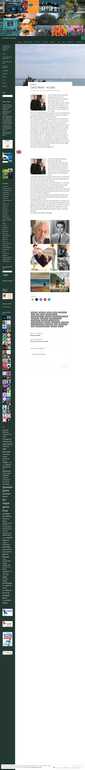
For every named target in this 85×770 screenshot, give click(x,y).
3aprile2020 (42, 312)
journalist (49, 324)
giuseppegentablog (37, 322)
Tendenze (4, 253)
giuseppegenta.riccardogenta (50, 320)
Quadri (4, 563)
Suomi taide (5, 574)
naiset (4, 543)
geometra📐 (35, 318)
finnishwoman (6, 481)
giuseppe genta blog (9, 38)
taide (4, 577)
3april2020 (34, 312)
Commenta (64, 366)
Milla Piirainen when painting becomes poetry (7, 134)
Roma (10, 571)
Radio (3, 241)
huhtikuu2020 (56, 322)
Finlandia (5, 475)
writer (61, 326)
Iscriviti (5, 275)
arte (4, 449)
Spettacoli (70, 42)
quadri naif (6, 565)
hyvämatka (65, 322)
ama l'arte (5, 446)
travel (4, 581)
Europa (4, 212)
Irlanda (8, 524)
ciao (33, 314)
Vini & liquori (5, 261)
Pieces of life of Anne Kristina (39, 340)
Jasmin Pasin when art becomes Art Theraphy (6, 113)
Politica (4, 239)
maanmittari (63, 324)
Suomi (7, 573)
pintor (4, 552)
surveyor (54, 326)
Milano (4, 538)
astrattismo (5, 194)
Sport (3, 251)
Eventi (63, 42)
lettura (7, 529)
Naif (4, 540)
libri (11, 529)
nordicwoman (6, 544)
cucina (10, 462)
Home (3, 54)
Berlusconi (4, 460)
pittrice (5, 554)
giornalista (44, 318)
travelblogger (7, 583)
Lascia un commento (54, 90)
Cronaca (4, 206)
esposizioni (6, 471)
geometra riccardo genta (60, 316)
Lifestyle (37, 42)
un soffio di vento (6, 586)
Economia (4, 210)
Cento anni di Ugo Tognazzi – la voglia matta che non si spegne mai (7, 107)
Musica (4, 233)
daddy (42, 314)
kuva (4, 529)
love (56, 324)
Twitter (4, 76)
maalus (10, 533)
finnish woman (5, 482)
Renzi (4, 569)
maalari (5, 533)
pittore (9, 552)
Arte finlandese (6, 190)
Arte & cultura (28, 42)
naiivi (7, 540)
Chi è (3, 80)
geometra (48, 316)
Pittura (4, 237)
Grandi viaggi (5, 218)
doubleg (43, 90)
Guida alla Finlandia (5, 67)
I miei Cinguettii (6, 307)
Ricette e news (5, 243)
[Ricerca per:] (7, 96)
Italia (3, 223)
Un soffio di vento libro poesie (7, 58)
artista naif (5, 459)
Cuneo (3, 465)
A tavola (52, 42)
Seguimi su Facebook (7, 280)
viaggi (3, 600)
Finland (9, 473)
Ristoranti (4, 245)
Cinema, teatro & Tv (7, 200)
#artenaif (5, 430)
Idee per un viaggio (7, 220)
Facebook (4, 73)
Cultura (4, 208)
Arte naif (4, 192)
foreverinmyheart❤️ (37, 316)
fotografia (4, 216)
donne (8, 465)
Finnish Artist (6, 479)
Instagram (5, 70)
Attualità (45, 42)
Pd (11, 549)
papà (33, 326)
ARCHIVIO (4, 86)
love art (5, 531)
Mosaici (4, 229)
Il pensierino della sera (7, 62)
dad (38, 314)
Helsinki (4, 524)
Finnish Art (5, 477)
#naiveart (5, 432)
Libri (59, 42)
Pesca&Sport (79, 42)
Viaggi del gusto (6, 257)
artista (4, 457)
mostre (9, 537)
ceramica (4, 198)
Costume (4, 204)
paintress (6, 549)
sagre (3, 573)
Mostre (4, 231)
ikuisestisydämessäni (38, 324)
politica (4, 559)
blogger (5, 462)
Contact (4, 83)
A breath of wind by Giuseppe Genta (7, 441)
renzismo (5, 571)
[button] (40, 232)
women (8, 600)
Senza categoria (6, 247)
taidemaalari (5, 579)
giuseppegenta (36, 320)
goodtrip (47, 322)
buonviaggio (62, 312)
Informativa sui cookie (36, 767)
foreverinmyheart (52, 314)
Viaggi (19, 42)
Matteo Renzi (6, 535)
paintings (6, 547)
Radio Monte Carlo (6, 567)
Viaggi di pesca (6, 259)
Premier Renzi (6, 561)
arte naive (6, 454)
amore (49, 312)
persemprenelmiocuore (42, 326)
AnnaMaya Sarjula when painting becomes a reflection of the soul (7, 128)
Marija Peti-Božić (36, 334)
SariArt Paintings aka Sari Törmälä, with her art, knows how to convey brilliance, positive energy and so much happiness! (7, 120)
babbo (55, 312)
